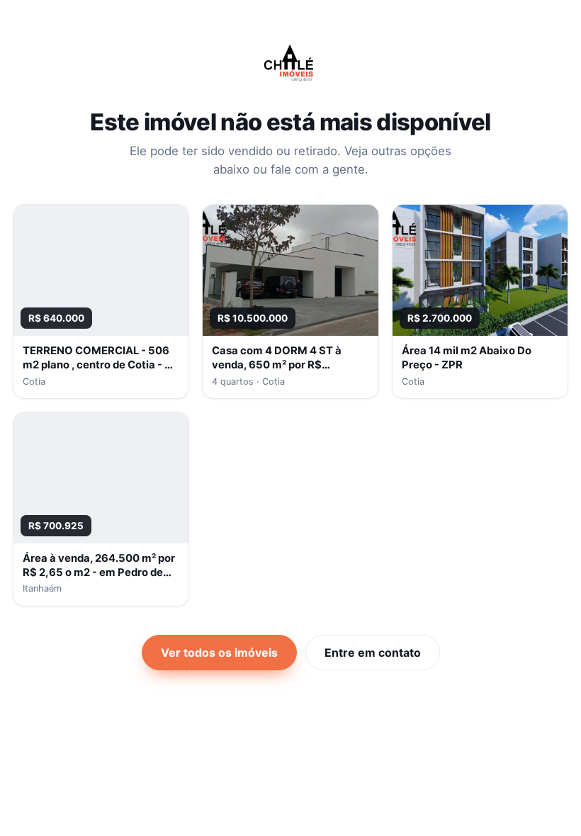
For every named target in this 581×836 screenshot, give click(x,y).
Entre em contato (373, 652)
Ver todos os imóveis (219, 652)
